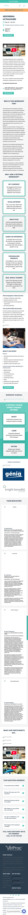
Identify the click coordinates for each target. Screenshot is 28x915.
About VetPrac (6, 876)
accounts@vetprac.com (18, 878)
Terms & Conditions (7, 885)
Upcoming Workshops (7, 880)
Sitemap (4, 887)
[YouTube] (18, 895)
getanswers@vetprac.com (8, 899)
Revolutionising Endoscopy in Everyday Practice (12, 861)
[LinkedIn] (16, 895)
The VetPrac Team (6, 878)
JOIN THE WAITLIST (8, 35)
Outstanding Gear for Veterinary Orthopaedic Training (14, 867)
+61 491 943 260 (18, 899)
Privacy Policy (5, 883)
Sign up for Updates (16, 890)
